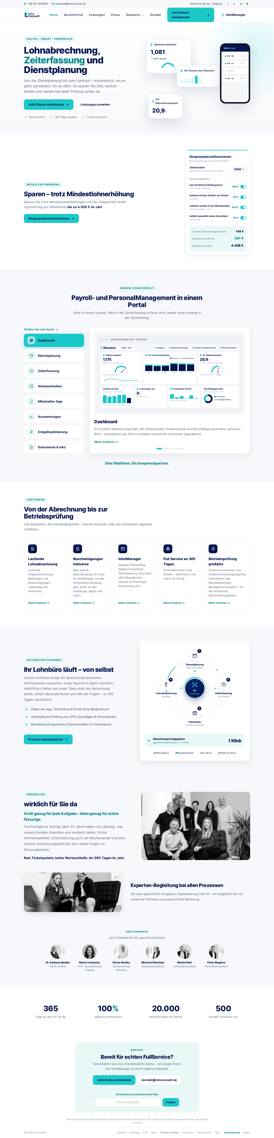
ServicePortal (73, 15)
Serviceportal (232, 1132)
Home (53, 15)
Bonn (154, 1132)
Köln (145, 1132)
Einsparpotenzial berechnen (48, 218)
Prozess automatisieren (45, 739)
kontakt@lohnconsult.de (69, 3)
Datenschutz (204, 1132)
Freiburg (121, 1132)
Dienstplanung (49, 356)
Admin (246, 1132)
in (234, 3)
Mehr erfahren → (106, 442)
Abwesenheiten (50, 386)
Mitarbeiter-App (50, 401)
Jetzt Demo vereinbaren (181, 15)
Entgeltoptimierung (53, 432)
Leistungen (97, 15)
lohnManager (236, 15)
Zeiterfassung (48, 371)
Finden (171, 1102)
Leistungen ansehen (95, 104)
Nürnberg (134, 1132)
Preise (115, 15)
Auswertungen (49, 417)
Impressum (188, 1132)
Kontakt (155, 15)
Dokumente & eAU (52, 447)
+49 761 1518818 (36, 3)
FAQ (217, 1132)
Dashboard (46, 340)
